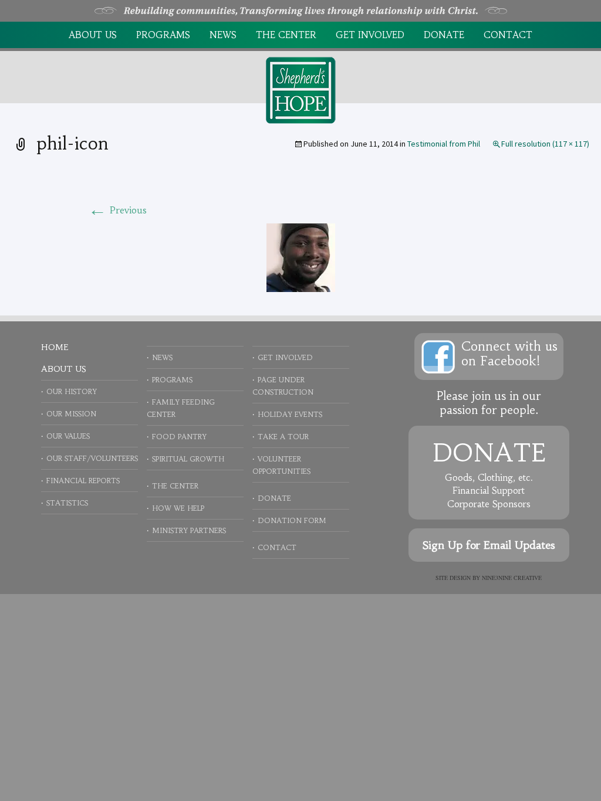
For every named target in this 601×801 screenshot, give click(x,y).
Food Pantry (179, 436)
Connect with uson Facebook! (509, 353)
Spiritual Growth (188, 458)
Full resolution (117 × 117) (545, 143)
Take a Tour (283, 436)
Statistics (67, 502)
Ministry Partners (189, 530)
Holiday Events (290, 414)
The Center (286, 34)
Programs (163, 34)
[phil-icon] (300, 256)
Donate (444, 34)
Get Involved (370, 34)
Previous (117, 210)
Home (54, 347)
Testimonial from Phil (443, 143)
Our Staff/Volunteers (92, 458)
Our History (71, 391)
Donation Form (292, 520)
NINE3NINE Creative (512, 577)
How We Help (178, 508)
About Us (93, 34)
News (223, 34)
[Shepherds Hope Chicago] (300, 89)
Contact (508, 34)
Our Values (68, 436)
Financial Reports (83, 480)
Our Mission (71, 413)
